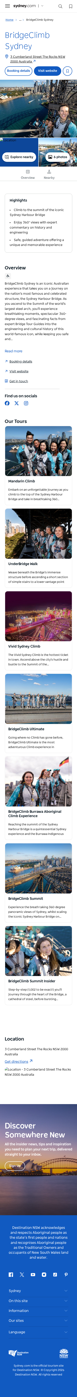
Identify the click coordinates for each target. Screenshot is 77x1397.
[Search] (60, 7)
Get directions (16, 1062)
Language (17, 1332)
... (20, 20)
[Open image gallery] (38, 109)
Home (9, 20)
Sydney (15, 1291)
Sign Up (15, 1165)
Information (19, 1311)
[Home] (24, 6)
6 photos (60, 157)
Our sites (16, 1321)
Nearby (49, 177)
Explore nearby (21, 157)
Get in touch (18, 381)
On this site (18, 1301)
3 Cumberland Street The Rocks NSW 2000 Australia (37, 59)
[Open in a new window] (38, 451)
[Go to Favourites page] (70, 6)
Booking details (18, 70)
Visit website (47, 70)
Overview (28, 177)
